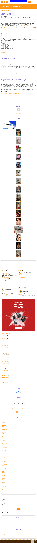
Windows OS (20, 279)
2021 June (3, 490)
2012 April (3, 469)
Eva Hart (3, 292)
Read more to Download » (25, 25)
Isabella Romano (4, 294)
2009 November (4, 429)
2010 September (4, 443)
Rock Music (4, 373)
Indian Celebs (20, 273)
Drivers (3, 340)
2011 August (4, 458)
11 (22, 406)
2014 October (4, 483)
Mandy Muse (18, 233)
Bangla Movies (4, 335)
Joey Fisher (18, 177)
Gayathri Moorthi (20, 290)
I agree (33, 541)
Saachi (3, 290)
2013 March (4, 476)
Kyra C (19, 285)
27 (12, 411)
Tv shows (19, 274)
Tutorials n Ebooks (5, 377)
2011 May (3, 454)
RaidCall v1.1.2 (6, 33)
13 (12, 408)
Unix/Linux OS (20, 280)
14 (14, 408)
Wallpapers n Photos (5, 380)
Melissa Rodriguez (18, 169)
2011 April (3, 453)
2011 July (3, 457)
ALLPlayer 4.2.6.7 (7, 14)
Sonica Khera (18, 225)
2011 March (4, 451)
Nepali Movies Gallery (5, 278)
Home (2, 10)
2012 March (4, 468)
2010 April (3, 436)
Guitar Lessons (4, 349)
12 (24, 406)
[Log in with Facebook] (18, 392)
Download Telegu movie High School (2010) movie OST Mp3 (10, 93)
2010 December (4, 447)
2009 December (4, 430)
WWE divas (20, 270)
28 (14, 411)
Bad (3, 504)
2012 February (4, 467)
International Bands (5, 273)
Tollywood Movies (5, 375)
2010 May (3, 437)
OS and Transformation (5, 366)
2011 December (4, 464)
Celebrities (3, 266)
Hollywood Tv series (5, 279)
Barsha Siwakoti (18, 217)
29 (16, 411)
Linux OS (3, 356)
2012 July (3, 472)
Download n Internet (5, 342)
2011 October (4, 461)
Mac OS (3, 280)
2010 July (3, 440)
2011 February (4, 450)
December (7, 10)
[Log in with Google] (20, 392)
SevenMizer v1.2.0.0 (8, 58)
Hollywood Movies (5, 351)
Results (3, 511)
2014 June (3, 482)
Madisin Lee (18, 161)
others (3, 368)
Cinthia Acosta (18, 201)
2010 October (4, 444)
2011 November (4, 462)
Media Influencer (4, 285)
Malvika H (3, 288)
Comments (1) (3, 52)
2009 (4, 10)
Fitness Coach (4, 297)
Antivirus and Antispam (5, 333)
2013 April (3, 478)
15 (16, 408)
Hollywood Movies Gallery (22, 277)
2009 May (3, 421)
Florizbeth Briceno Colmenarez (18, 241)
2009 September (4, 426)
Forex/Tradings (4, 345)
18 (22, 408)
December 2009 (14, 401)
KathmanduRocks (22, 73)
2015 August (4, 489)
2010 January (4, 432)
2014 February (4, 479)
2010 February (4, 433)
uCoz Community (4, 534)
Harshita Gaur (18, 185)
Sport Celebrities (4, 281)
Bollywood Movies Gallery (6, 277)
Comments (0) (30, 27)
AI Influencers (20, 294)
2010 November (4, 446)
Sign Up (17, 113)
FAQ (3, 535)
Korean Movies (4, 353)
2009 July (3, 423)
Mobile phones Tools (5, 359)
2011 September (4, 460)
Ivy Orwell (19, 292)
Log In (20, 113)
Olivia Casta (18, 193)
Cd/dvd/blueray (4, 338)
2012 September (4, 474)
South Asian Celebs (21, 281)
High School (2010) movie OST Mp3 (13, 80)
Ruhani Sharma (18, 209)
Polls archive (6, 511)
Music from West (4, 363)
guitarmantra (20, 27)
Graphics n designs (5, 347)
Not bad (4, 503)
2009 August (4, 425)
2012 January (4, 465)
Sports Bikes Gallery (21, 266)
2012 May (3, 471)
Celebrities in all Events (5, 274)
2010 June (3, 439)
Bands (19, 278)
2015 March (4, 486)
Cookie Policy (3, 541)
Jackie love (18, 257)
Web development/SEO (5, 382)
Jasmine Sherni (18, 249)
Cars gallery (4, 270)
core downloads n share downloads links (10, 6)
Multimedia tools (4, 361)
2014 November (4, 485)
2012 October (4, 475)
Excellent (4, 500)
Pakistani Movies (4, 370)
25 (22, 410)
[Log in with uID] (17, 392)
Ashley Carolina (18, 153)
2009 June (3, 422)
